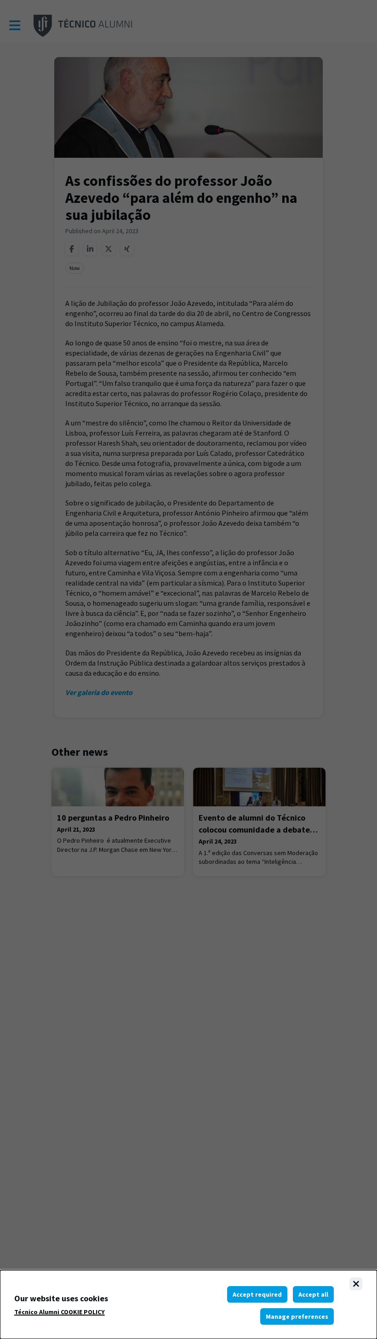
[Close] (355, 1283)
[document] (188, 1304)
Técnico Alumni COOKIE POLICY (59, 1312)
